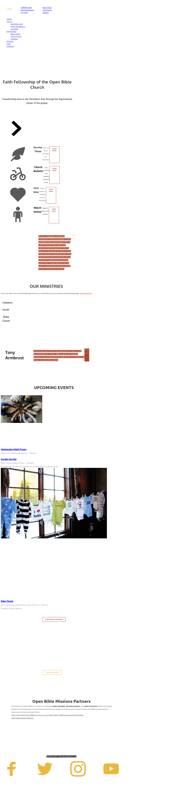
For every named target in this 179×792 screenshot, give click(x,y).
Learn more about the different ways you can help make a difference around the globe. (47, 715)
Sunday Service (8, 459)
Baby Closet (7, 601)
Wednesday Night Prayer (13, 449)
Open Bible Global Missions (22, 718)
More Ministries (86, 293)
